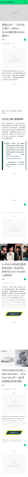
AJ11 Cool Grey (15, 440)
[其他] (25, 40)
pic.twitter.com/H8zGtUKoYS (14, 158)
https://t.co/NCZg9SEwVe (13, 156)
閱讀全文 (14, 315)
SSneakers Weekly (18, 416)
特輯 (3, 39)
